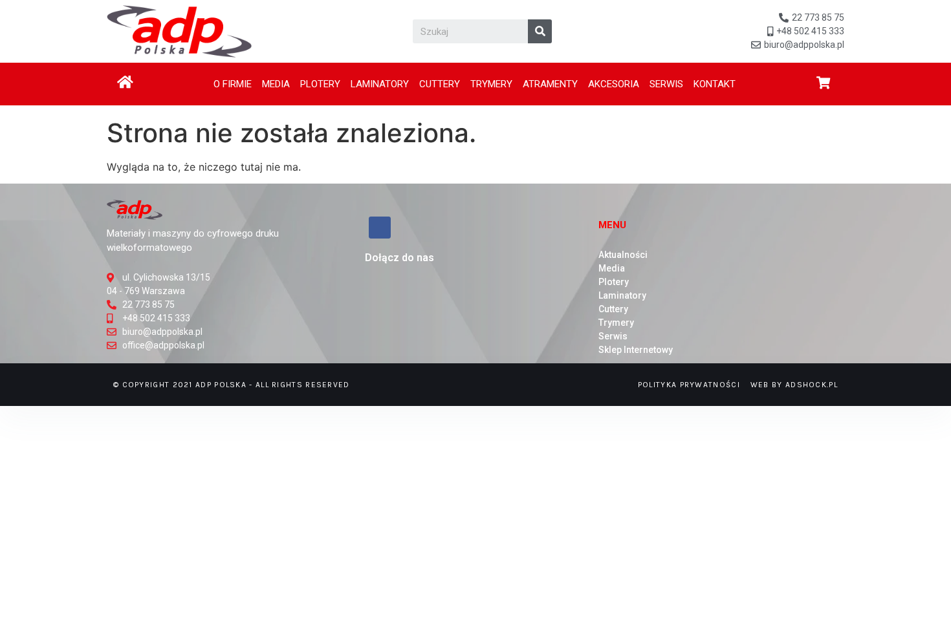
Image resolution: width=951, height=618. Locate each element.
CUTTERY (439, 84)
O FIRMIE (232, 84)
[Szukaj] (540, 31)
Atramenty (550, 84)
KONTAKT (715, 84)
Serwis (666, 84)
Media (276, 84)
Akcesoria (613, 84)
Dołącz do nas (399, 257)
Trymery (491, 84)
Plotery (320, 84)
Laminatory (380, 84)
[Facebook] (380, 228)
